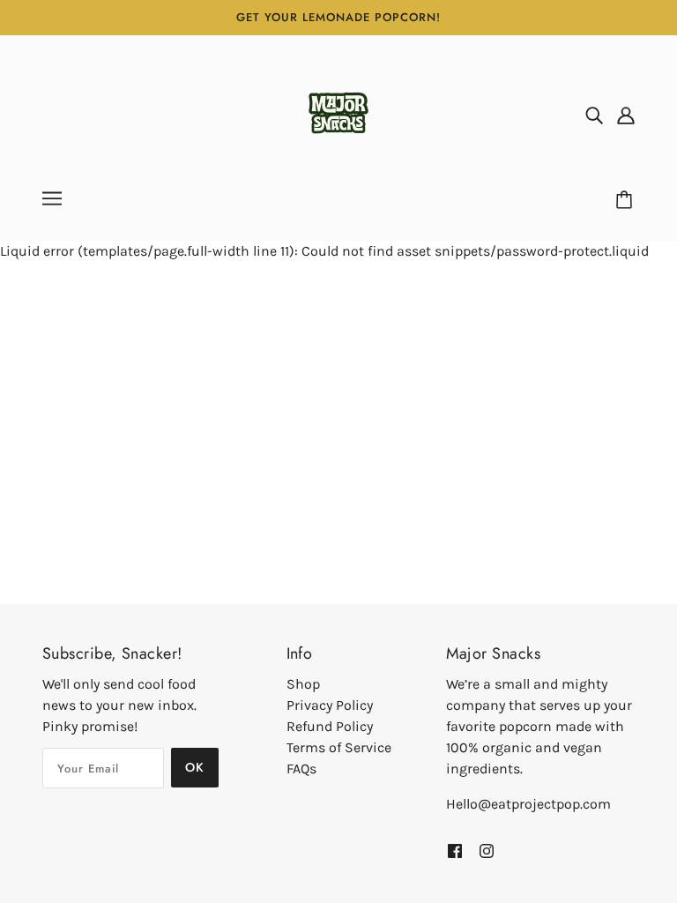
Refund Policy (329, 726)
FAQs (301, 768)
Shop (303, 683)
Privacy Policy (329, 705)
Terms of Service (338, 747)
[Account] (626, 114)
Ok (195, 767)
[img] (594, 114)
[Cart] (627, 200)
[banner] (338, 113)
